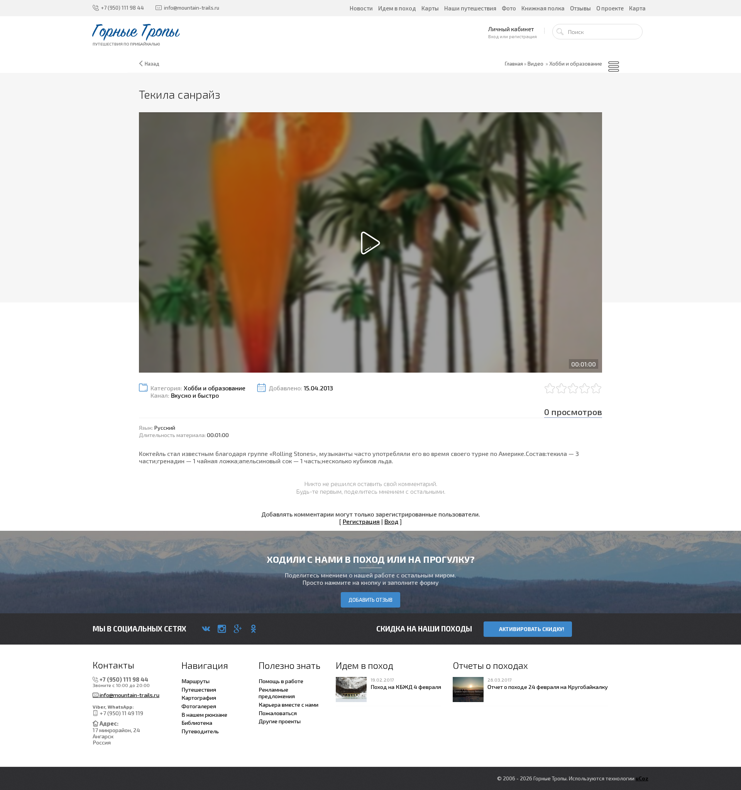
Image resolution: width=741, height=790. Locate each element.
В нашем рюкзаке (204, 714)
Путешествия (198, 689)
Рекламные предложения (277, 693)
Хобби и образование (575, 64)
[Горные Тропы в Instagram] (222, 628)
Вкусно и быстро (195, 395)
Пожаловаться (278, 712)
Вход (391, 521)
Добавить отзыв (370, 600)
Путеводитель (200, 731)
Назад (152, 64)
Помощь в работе (281, 680)
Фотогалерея (198, 705)
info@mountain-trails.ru (128, 695)
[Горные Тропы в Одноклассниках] (253, 628)
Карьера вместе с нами (288, 704)
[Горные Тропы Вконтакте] (206, 628)
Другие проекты (280, 720)
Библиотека (196, 722)
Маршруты (195, 680)
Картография (198, 697)
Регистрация (361, 521)
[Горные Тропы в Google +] (237, 628)
